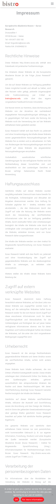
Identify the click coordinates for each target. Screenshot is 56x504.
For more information (32, 499)
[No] (52, 494)
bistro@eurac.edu (13, 98)
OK (16, 499)
